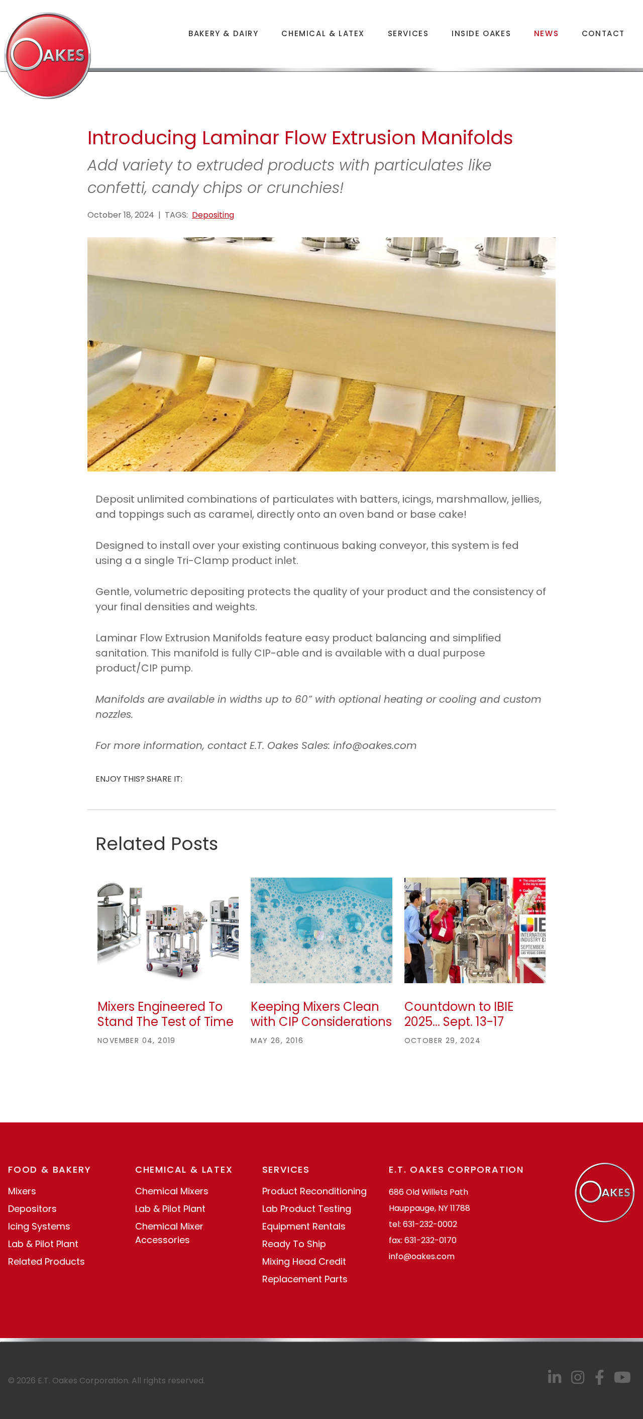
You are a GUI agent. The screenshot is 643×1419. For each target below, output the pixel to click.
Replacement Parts (305, 1279)
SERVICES (408, 33)
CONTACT (603, 33)
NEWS (546, 33)
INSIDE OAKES (481, 33)
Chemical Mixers (171, 1191)
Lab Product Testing (306, 1208)
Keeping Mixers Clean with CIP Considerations (321, 1014)
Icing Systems (39, 1226)
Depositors (32, 1208)
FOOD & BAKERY (49, 1169)
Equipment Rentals (304, 1226)
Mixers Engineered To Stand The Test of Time (165, 1014)
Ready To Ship (294, 1244)
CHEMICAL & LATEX (323, 33)
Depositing (213, 215)
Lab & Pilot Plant (43, 1244)
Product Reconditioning (314, 1191)
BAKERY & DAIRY (223, 33)
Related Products (46, 1261)
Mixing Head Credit (304, 1261)
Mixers (22, 1191)
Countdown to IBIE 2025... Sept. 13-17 (458, 1014)
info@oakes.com (422, 1256)
